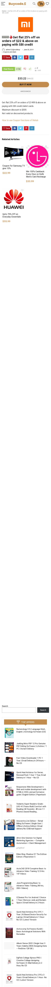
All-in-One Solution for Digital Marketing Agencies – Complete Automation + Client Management (31, 840)
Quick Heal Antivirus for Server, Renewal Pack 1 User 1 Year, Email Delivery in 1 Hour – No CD (31, 775)
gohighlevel (20, 848)
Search (5, 706)
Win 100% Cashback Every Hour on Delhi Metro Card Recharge (36, 174)
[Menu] (3, 3)
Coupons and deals (9, 52)
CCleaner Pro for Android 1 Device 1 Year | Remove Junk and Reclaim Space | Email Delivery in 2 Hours (31, 900)
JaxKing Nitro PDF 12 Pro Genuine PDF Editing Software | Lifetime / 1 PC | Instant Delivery (31, 746)
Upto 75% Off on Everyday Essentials (11, 215)
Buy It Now (26, 84)
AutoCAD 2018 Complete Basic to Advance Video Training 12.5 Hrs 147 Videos (31, 871)
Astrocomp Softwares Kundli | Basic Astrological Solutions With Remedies (30, 931)
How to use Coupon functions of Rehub (20, 120)
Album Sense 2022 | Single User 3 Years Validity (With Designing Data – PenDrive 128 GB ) (31, 946)
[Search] (34, 3)
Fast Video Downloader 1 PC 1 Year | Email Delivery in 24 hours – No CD (30, 760)
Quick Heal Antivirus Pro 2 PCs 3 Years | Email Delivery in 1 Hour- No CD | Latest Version (31, 977)
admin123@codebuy (12, 50)
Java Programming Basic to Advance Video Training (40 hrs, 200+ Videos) (30, 885)
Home (4, 11)
